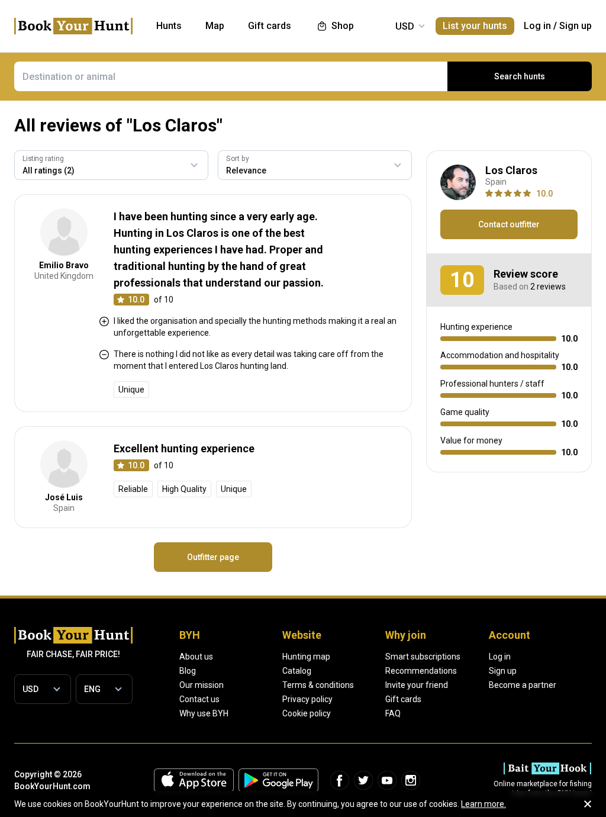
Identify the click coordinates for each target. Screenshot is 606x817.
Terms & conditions (318, 685)
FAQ (393, 713)
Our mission (201, 685)
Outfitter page (213, 557)
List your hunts (475, 25)
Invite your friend (416, 685)
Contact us (199, 699)
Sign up (575, 25)
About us (196, 656)
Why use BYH (203, 713)
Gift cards (403, 699)
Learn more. (483, 804)
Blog (187, 671)
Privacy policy (307, 699)
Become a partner (522, 685)
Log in (537, 25)
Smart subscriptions (422, 656)
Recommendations (421, 671)
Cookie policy (306, 713)
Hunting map (306, 656)
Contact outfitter (509, 224)
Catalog (296, 671)
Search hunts (519, 76)
